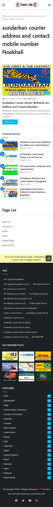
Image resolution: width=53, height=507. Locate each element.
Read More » (10, 122)
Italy (6, 441)
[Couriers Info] (26, 5)
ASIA (6, 396)
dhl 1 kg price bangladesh (14, 279)
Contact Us (7, 226)
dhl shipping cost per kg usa (15, 303)
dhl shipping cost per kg (38, 294)
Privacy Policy (8, 240)
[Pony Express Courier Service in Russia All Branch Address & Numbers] (43, 377)
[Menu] (3, 6)
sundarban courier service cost (16, 337)
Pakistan (8, 464)
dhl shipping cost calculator (14, 294)
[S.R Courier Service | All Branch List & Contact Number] (10, 170)
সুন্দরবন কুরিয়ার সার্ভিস (37, 337)
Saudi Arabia (9, 477)
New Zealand (10, 428)
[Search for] (49, 6)
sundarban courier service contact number (20, 332)
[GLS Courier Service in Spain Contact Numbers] (10, 355)
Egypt (6, 450)
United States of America (15, 410)
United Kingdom (11, 455)
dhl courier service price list (14, 289)
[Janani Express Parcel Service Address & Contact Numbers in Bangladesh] (10, 193)
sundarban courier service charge (17, 327)
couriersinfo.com (37, 494)
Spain (6, 468)
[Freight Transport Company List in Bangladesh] (10, 367)
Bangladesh (9, 400)
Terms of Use (8, 245)
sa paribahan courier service (37, 313)
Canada (7, 423)
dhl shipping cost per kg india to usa (18, 298)
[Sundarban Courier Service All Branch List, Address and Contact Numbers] (10, 146)
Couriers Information (13, 414)
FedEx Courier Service (38, 303)
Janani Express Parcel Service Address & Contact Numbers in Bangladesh (33, 192)
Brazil (6, 459)
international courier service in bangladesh (20, 308)
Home (7, 16)
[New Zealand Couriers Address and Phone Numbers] (10, 377)
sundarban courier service (14, 318)
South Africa (9, 432)
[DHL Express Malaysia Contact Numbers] (43, 355)
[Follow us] (48, 258)
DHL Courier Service (41, 284)
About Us (6, 222)
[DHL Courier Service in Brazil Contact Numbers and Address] (43, 367)
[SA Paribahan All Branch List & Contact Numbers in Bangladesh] (10, 181)
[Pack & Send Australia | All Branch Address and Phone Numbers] (26, 377)
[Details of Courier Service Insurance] (26, 367)
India (6, 405)
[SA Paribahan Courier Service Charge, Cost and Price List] (10, 158)
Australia (8, 419)
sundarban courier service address (17, 322)
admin (6, 99)
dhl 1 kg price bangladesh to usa (16, 284)
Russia (7, 437)
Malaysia (8, 473)
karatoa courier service (13, 313)
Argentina (8, 446)
